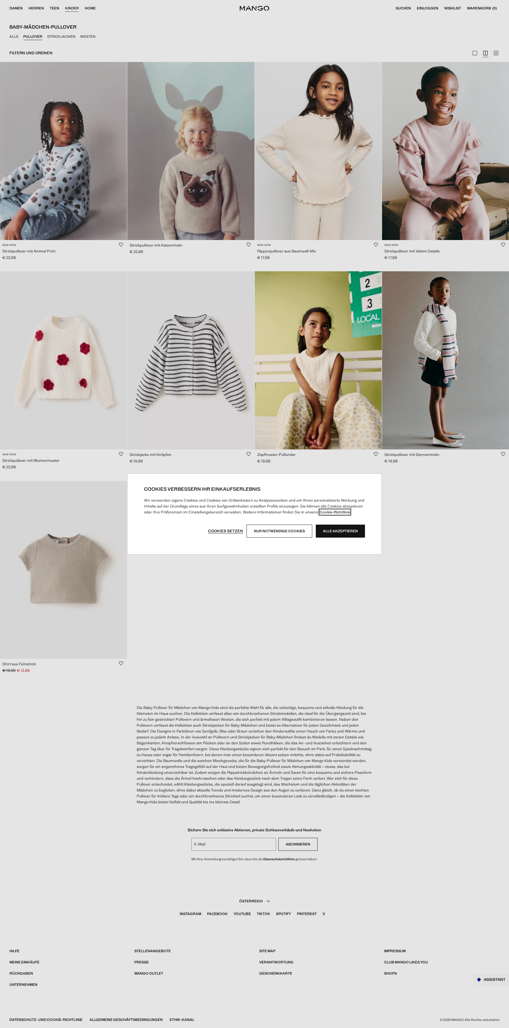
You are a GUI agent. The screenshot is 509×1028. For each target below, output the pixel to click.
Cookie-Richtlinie (335, 512)
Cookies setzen (225, 530)
